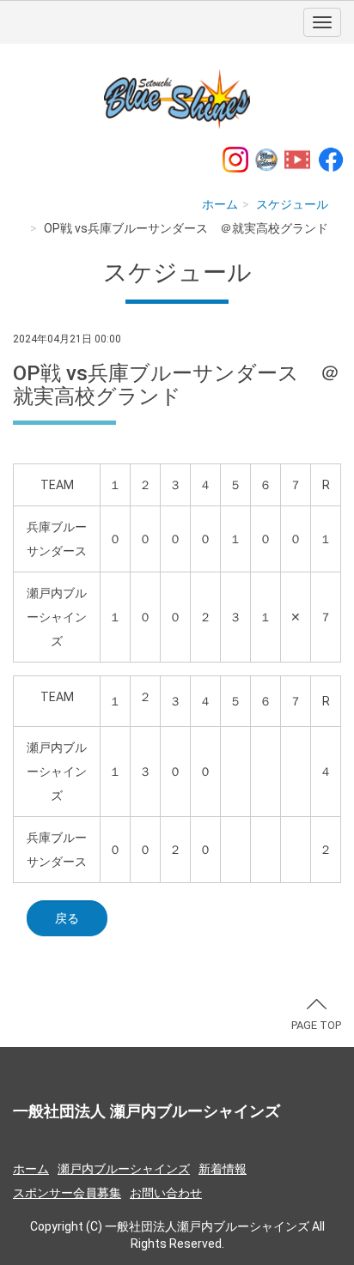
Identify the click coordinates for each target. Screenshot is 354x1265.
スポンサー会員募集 (67, 1193)
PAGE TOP (316, 1025)
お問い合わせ (166, 1193)
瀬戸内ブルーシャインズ (124, 1169)
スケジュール (292, 204)
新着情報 (222, 1169)
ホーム (220, 204)
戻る (67, 918)
